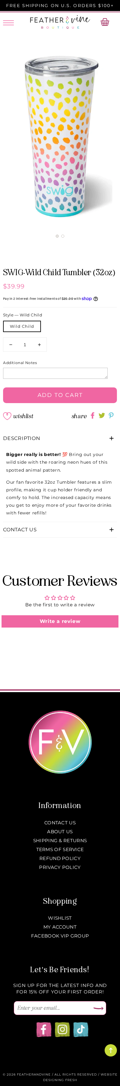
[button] (57, 236)
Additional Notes (20, 362)
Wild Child (22, 326)
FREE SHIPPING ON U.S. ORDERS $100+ (60, 5)
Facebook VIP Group (60, 936)
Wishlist (23, 416)
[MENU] (8, 21)
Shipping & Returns (60, 840)
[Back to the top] (111, 1050)
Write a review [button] (60, 621)
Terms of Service (60, 849)
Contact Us (60, 823)
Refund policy (60, 858)
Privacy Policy (60, 867)
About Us (60, 831)
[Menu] (8, 21)
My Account (60, 927)
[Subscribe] (98, 1008)
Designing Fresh (60, 1080)
